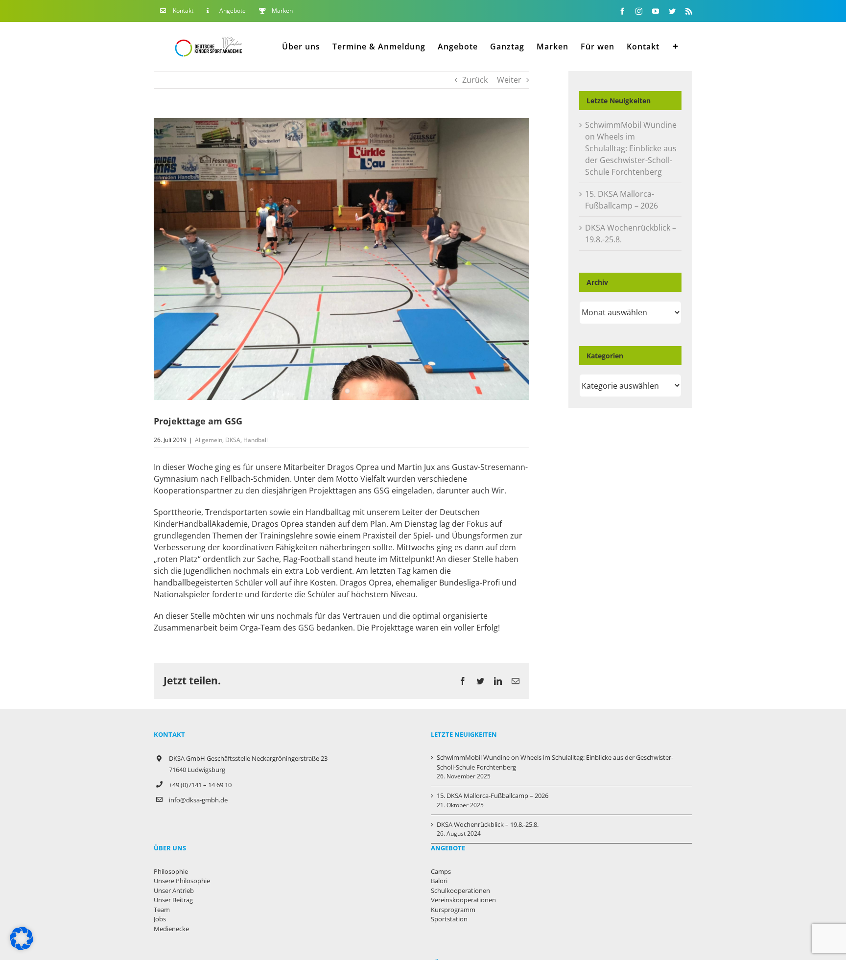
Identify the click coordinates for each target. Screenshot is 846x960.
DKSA (232, 440)
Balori (439, 880)
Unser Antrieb (174, 890)
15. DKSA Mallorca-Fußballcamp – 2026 (492, 795)
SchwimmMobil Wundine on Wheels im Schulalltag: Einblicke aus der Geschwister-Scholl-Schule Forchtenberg (631, 148)
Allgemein (208, 440)
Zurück (475, 79)
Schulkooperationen (460, 890)
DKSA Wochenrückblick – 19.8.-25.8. (488, 824)
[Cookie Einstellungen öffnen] (21, 947)
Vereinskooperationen (463, 899)
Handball (255, 440)
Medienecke (171, 928)
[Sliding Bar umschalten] (676, 46)
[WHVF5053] (341, 259)
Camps (441, 871)
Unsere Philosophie (182, 880)
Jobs (160, 918)
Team (162, 909)
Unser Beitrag (173, 899)
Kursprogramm (453, 909)
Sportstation (449, 918)
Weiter (509, 79)
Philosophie (171, 871)
